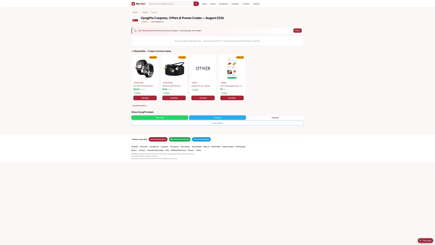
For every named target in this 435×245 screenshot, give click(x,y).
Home (135, 12)
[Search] (196, 3)
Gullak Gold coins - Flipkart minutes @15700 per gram (200, 87)
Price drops (185, 147)
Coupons (235, 4)
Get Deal (145, 98)
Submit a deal (227, 147)
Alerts (257, 4)
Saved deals (197, 147)
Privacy (191, 150)
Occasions (174, 147)
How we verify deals (155, 150)
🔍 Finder (245, 4)
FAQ (167, 150)
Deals (204, 4)
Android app (240, 147)
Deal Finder (215, 147)
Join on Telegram (202, 139)
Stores (212, 4)
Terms (198, 150)
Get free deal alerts (158, 139)
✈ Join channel (217, 123)
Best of (206, 147)
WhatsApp (160, 118)
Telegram (217, 118)
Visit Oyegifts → (157, 22)
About (134, 150)
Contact (142, 150)
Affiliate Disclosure (178, 150)
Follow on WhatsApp (181, 139)
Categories (223, 4)
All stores (143, 147)
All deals (134, 147)
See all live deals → (140, 106)
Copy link (275, 118)
